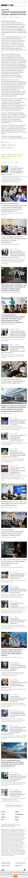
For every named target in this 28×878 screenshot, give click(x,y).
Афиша (17, 811)
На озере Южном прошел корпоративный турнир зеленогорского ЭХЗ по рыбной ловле (17, 576)
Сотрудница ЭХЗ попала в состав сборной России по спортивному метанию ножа (18, 714)
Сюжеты (3, 817)
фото (17, 162)
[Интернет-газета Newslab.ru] (7, 5)
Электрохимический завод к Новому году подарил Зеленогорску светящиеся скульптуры (18, 422)
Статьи (3, 814)
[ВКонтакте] (12, 870)
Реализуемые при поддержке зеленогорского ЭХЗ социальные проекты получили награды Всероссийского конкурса (14, 778)
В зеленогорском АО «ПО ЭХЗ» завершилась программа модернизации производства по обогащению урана (13, 667)
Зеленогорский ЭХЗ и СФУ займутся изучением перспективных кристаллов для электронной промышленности (14, 731)
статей (11, 17)
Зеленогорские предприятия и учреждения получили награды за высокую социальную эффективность (14, 684)
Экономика (3, 184)
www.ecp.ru (7, 142)
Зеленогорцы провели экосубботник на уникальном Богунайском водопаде (17, 605)
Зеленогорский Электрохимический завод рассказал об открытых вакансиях (18, 621)
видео (17, 17)
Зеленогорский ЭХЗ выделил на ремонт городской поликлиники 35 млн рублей (17, 793)
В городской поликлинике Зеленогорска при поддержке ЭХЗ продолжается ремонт (18, 437)
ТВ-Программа (19, 814)
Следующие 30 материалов (14, 805)
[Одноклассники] (25, 870)
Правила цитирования (6, 863)
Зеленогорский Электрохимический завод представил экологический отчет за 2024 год (18, 590)
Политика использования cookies (8, 826)
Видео (17, 819)
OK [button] (15, 876)
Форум (17, 817)
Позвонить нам (18, 865)
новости (5, 17)
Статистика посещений (20, 863)
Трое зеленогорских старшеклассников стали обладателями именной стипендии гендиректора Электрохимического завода (13, 254)
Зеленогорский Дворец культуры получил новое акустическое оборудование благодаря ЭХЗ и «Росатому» (13, 349)
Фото (2, 266)
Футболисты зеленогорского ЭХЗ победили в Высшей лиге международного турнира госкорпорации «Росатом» (13, 454)
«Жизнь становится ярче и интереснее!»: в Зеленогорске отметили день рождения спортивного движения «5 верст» (13, 471)
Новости (15, 166)
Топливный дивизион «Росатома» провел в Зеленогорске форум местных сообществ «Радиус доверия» (12, 171)
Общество (3, 540)
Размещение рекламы (5, 865)
